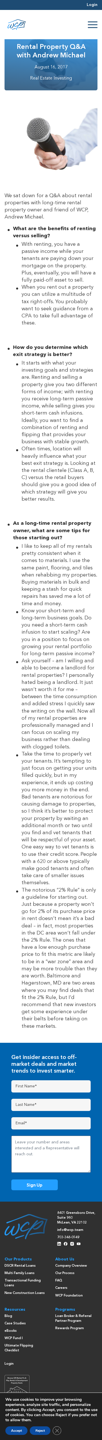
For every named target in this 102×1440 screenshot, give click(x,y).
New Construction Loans (25, 1293)
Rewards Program (69, 1328)
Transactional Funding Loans (23, 1283)
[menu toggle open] (92, 25)
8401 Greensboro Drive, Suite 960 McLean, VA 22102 (76, 1217)
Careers (61, 1288)
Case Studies (15, 1323)
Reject (40, 1430)
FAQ (58, 1280)
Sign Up (34, 1185)
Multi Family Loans (20, 1273)
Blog (8, 1316)
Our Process (65, 1273)
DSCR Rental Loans (20, 1266)
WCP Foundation (69, 1295)
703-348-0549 (68, 1237)
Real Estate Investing (51, 78)
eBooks (11, 1331)
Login (92, 5)
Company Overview (71, 1266)
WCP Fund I (14, 1338)
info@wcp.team (70, 1230)
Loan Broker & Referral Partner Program (73, 1318)
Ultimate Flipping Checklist (19, 1348)
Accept (16, 1430)
